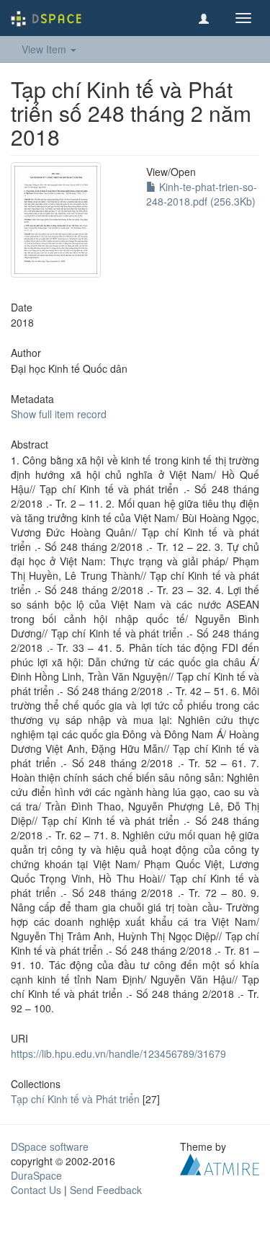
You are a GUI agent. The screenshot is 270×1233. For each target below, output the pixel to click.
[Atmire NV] (219, 1163)
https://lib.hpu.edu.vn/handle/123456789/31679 (118, 1053)
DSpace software (50, 1146)
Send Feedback (106, 1190)
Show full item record (59, 414)
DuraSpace (36, 1175)
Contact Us (36, 1190)
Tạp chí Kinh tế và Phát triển (75, 1099)
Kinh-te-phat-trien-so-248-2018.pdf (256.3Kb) (201, 194)
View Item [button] (45, 49)
